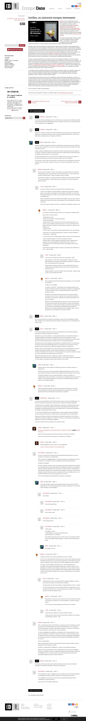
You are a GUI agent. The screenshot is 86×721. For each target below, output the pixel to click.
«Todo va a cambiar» (38, 707)
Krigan (40, 169)
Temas (60, 8)
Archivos (51, 8)
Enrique (33, 8)
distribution (11, 18)
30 (23, 23)
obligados (53, 66)
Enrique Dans (15, 110)
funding (19, 18)
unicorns (23, 20)
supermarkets (17, 20)
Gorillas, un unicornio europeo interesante (51, 17)
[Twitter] (74, 6)
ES (80, 3)
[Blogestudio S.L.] (72, 711)
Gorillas (61, 21)
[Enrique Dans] (12, 6)
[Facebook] (72, 6)
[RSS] (80, 6)
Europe (15, 18)
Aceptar (56, 718)
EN (78, 3)
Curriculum (7, 57)
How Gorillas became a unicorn (65, 92)
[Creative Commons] (74, 715)
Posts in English (8, 67)
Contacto (68, 8)
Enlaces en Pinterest (9, 64)
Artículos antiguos (9, 63)
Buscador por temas (15, 49)
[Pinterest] (76, 6)
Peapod (50, 53)
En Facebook (8, 62)
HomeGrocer (56, 53)
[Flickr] (78, 6)
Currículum (49, 704)
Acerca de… (77, 8)
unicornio (78, 29)
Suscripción (49, 708)
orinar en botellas (61, 66)
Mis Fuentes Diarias (38, 705)
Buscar (22, 45)
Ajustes (64, 718)
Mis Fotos (36, 704)
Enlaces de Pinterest (25, 708)
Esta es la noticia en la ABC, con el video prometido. (52, 447)
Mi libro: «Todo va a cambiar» (11, 60)
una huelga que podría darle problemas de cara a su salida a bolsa (48, 64)
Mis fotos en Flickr (9, 66)
